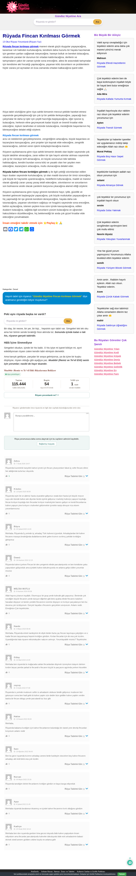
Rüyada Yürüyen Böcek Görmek (114, 268)
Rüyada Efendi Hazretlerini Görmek (111, 65)
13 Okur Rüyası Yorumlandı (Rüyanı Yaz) (22, 42)
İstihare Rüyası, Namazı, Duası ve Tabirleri (57, 872)
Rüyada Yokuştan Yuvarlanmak (113, 239)
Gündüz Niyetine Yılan (106, 349)
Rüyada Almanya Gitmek (110, 185)
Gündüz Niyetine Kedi (106, 352)
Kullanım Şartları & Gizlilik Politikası (91, 872)
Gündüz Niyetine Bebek (107, 363)
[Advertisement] (47, 90)
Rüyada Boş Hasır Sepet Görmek (110, 158)
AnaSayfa (35, 872)
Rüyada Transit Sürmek (109, 127)
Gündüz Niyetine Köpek (107, 356)
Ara (97, 22)
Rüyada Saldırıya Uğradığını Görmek (112, 327)
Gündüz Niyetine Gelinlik (108, 367)
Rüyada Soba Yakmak (109, 210)
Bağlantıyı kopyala (46, 444)
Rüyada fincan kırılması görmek (21, 46)
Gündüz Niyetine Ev (105, 370)
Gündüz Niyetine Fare (106, 374)
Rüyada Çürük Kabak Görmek (113, 296)
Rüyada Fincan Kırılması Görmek (41, 36)
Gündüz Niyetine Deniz (107, 359)
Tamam (122, 874)
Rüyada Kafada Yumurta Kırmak (114, 99)
